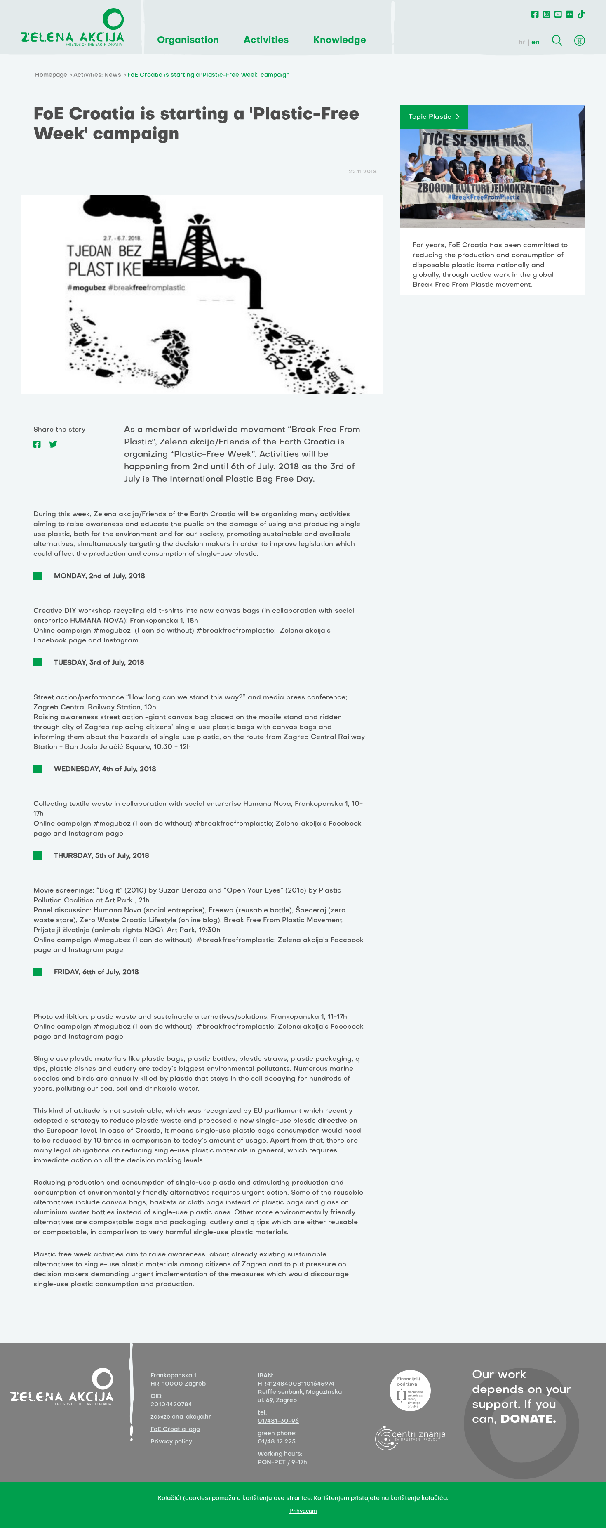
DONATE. (528, 1419)
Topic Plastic (430, 117)
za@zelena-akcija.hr (180, 1417)
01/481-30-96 (278, 1421)
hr (522, 42)
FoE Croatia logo (175, 1429)
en (535, 42)
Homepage (51, 75)
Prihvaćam (303, 1510)
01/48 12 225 (277, 1442)
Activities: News (97, 75)
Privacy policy (171, 1442)
